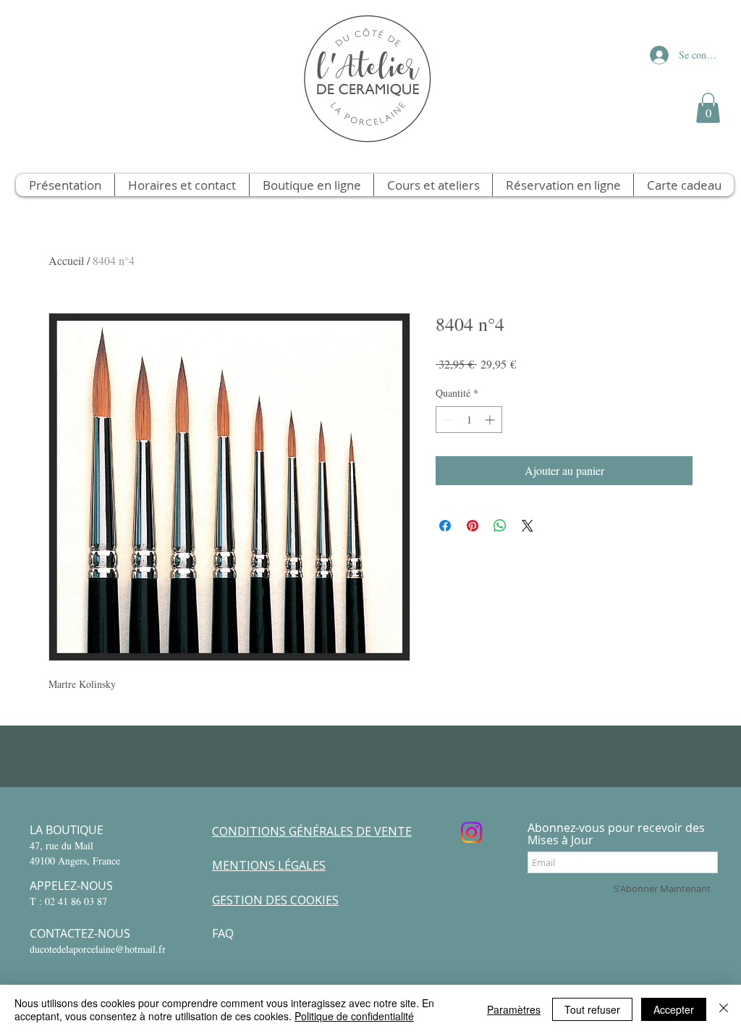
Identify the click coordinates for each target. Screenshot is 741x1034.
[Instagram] (471, 832)
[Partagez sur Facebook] (445, 525)
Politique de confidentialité (354, 1016)
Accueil (66, 260)
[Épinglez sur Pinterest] (472, 525)
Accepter (673, 1009)
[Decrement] (447, 419)
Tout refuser (592, 1009)
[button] (708, 108)
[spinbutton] (469, 419)
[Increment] (491, 419)
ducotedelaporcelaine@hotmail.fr (98, 949)
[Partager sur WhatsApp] (500, 525)
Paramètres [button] (514, 1009)
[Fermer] (723, 1009)
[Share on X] (527, 525)
